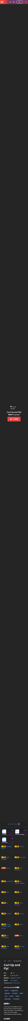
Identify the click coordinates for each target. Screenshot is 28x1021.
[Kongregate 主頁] (2, 2)
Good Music (8, 999)
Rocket (17, 996)
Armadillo (14, 993)
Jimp (19, 983)
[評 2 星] (10, 824)
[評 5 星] (16, 824)
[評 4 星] (14, 824)
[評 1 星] (8, 824)
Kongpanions (14, 990)
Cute (6, 996)
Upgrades (7, 993)
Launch (6, 990)
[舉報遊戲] (18, 824)
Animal (11, 996)
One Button (16, 999)
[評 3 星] (12, 824)
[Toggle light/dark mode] (10, 2)
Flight (21, 993)
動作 (9, 961)
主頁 (5, 961)
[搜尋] (13, 2)
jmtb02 (15, 983)
